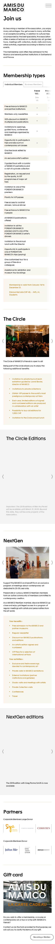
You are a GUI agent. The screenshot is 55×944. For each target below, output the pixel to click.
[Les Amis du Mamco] (13, 8)
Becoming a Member (41, 937)
